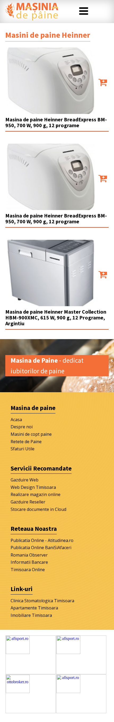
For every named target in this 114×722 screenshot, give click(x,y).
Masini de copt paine (31, 434)
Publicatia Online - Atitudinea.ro (42, 540)
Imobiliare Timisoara (31, 615)
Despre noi (22, 427)
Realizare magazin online (35, 494)
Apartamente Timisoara (34, 608)
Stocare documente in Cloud (38, 509)
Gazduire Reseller (28, 502)
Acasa (16, 419)
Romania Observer (29, 555)
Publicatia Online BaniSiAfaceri (41, 547)
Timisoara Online (28, 570)
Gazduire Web (24, 480)
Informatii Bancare (29, 562)
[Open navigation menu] (83, 12)
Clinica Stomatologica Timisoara (42, 601)
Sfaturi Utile (22, 449)
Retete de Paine (26, 442)
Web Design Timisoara (33, 487)
